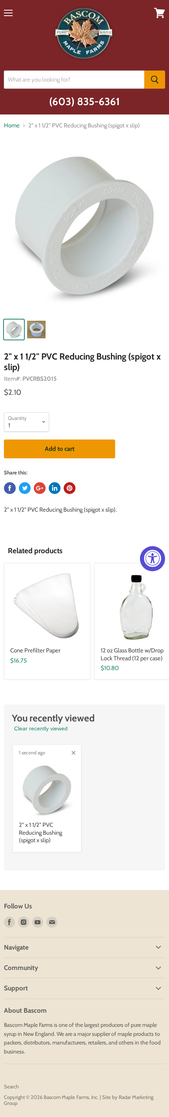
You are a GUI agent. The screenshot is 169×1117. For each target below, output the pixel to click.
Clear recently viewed (41, 728)
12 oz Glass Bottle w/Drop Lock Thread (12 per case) (132, 654)
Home (12, 125)
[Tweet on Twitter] (25, 488)
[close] (73, 753)
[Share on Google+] (40, 488)
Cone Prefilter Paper (35, 650)
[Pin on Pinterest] (69, 488)
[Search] (154, 80)
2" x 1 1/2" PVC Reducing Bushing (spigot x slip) (40, 832)
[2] (84, 229)
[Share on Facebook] (10, 488)
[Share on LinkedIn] (55, 488)
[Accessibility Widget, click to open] (152, 558)
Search (11, 1086)
